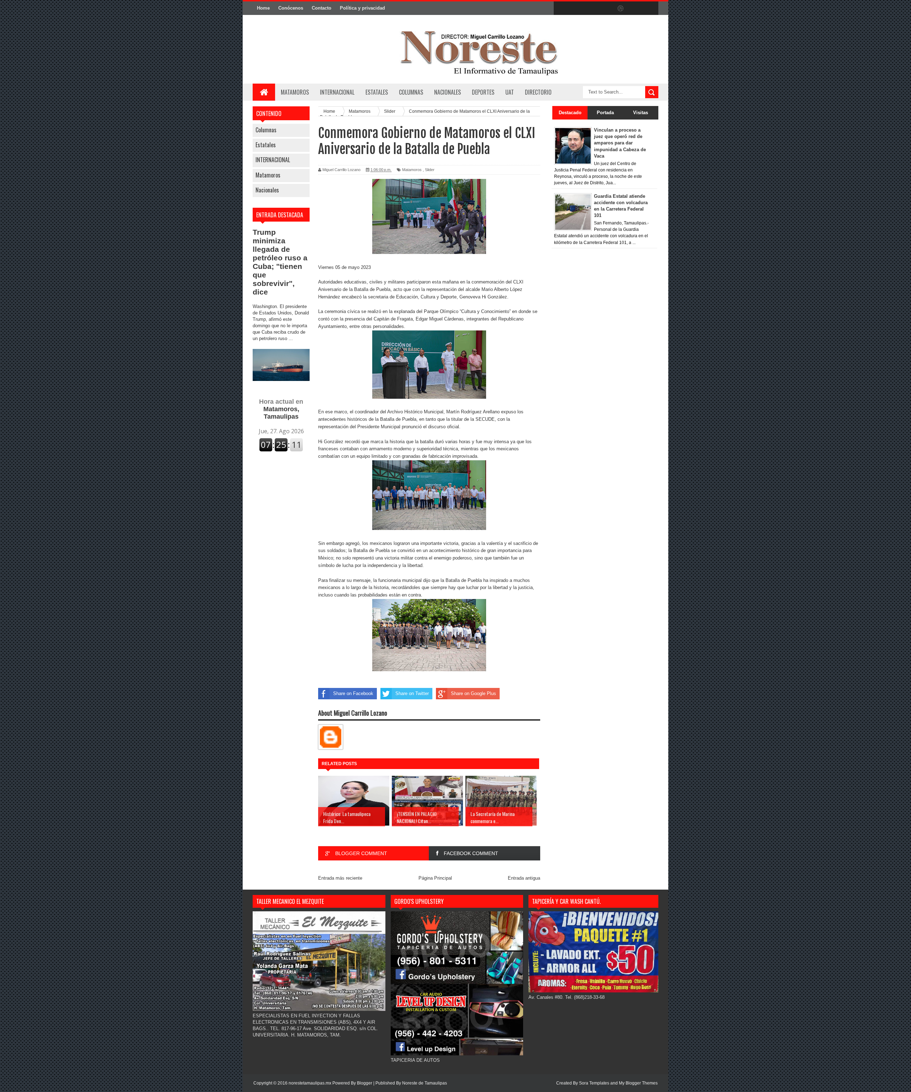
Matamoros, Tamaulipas (281, 409)
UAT (509, 92)
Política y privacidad (362, 8)
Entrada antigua (524, 878)
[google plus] (650, 8)
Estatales (266, 145)
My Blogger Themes (638, 1083)
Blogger (364, 1083)
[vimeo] (591, 8)
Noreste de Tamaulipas (424, 1083)
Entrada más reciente (340, 878)
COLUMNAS (411, 92)
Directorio (538, 92)
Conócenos (290, 8)
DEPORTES (483, 92)
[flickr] (606, 8)
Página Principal (435, 878)
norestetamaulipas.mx (310, 1083)
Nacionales (267, 190)
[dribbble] (621, 8)
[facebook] (561, 8)
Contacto (321, 8)
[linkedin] (635, 8)
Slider (430, 170)
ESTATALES (376, 92)
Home (263, 8)
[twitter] (576, 8)
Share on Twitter (412, 693)
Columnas (266, 130)
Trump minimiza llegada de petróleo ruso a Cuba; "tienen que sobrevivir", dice (280, 262)
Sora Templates (594, 1083)
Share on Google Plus (473, 693)
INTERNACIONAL (337, 92)
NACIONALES (447, 92)
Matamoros (295, 92)
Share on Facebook (353, 693)
